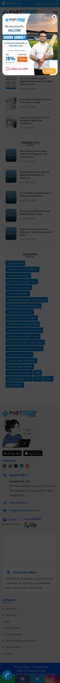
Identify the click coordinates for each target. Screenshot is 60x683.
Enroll (49, 71)
